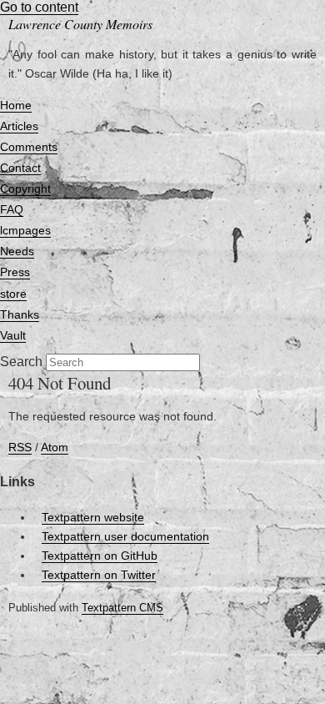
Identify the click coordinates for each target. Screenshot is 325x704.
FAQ (11, 209)
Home (16, 105)
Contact (20, 167)
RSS (20, 447)
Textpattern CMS (122, 607)
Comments (29, 146)
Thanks (19, 314)
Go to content (39, 7)
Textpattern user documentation (125, 536)
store (13, 293)
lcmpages (25, 230)
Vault (13, 335)
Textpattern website (93, 517)
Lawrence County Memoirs (80, 24)
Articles (19, 126)
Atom (54, 447)
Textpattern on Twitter (99, 574)
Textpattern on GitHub (100, 555)
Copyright (25, 188)
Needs (17, 251)
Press (15, 272)
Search (21, 362)
